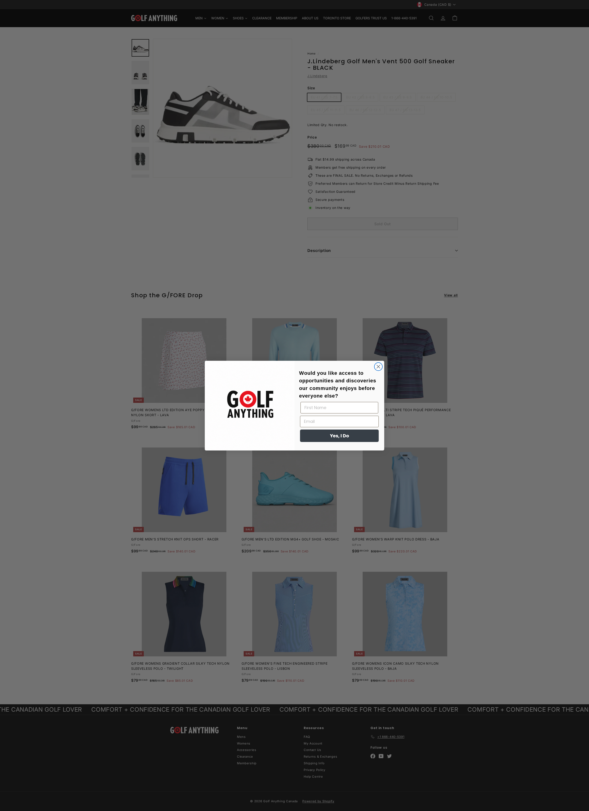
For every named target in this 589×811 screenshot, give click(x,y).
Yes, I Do (339, 436)
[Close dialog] (378, 367)
